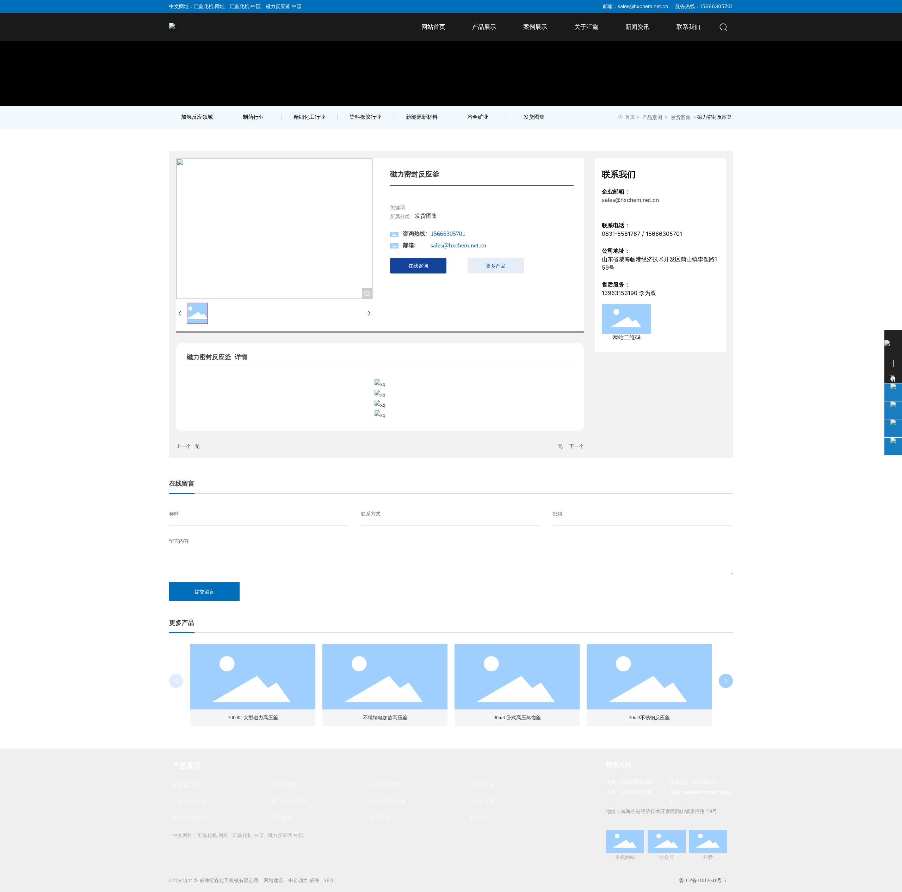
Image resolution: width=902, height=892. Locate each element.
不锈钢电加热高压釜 (385, 717)
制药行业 (253, 117)
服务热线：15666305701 (704, 6)
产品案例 (652, 117)
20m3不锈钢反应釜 (649, 717)
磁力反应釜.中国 (284, 6)
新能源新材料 (422, 117)
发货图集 (534, 117)
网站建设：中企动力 (286, 880)
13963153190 (619, 292)
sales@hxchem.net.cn (643, 6)
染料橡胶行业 (365, 117)
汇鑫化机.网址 (209, 6)
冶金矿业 (477, 117)
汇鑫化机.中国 (245, 6)
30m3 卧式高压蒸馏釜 (517, 717)
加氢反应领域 (197, 117)
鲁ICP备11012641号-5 (702, 880)
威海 (314, 880)
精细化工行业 (309, 117)
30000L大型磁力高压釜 (253, 717)
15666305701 (448, 233)
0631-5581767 (621, 233)
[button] (726, 681)
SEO (328, 880)
